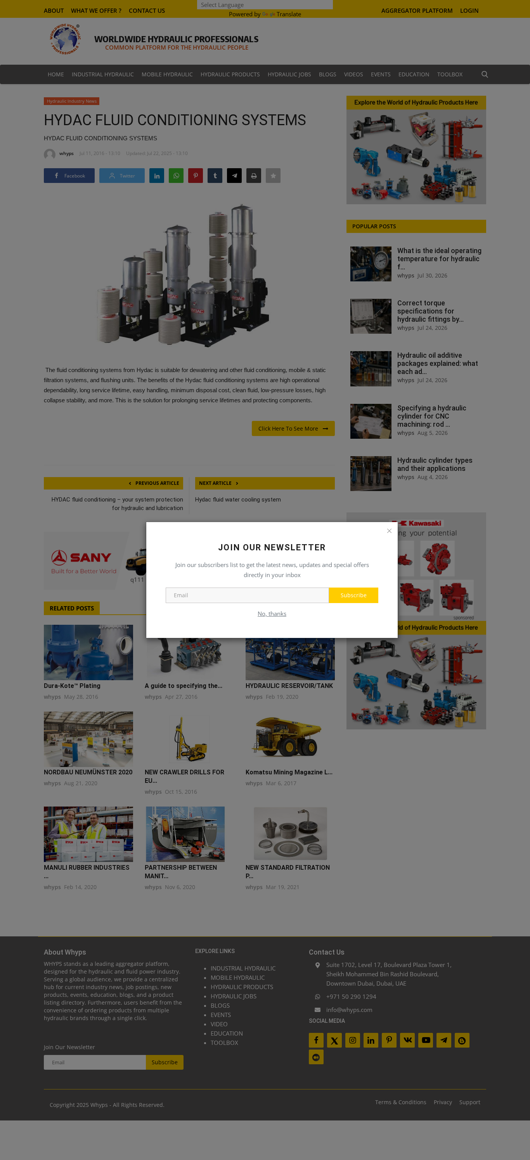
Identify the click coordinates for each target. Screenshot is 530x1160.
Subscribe (354, 595)
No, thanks (272, 613)
